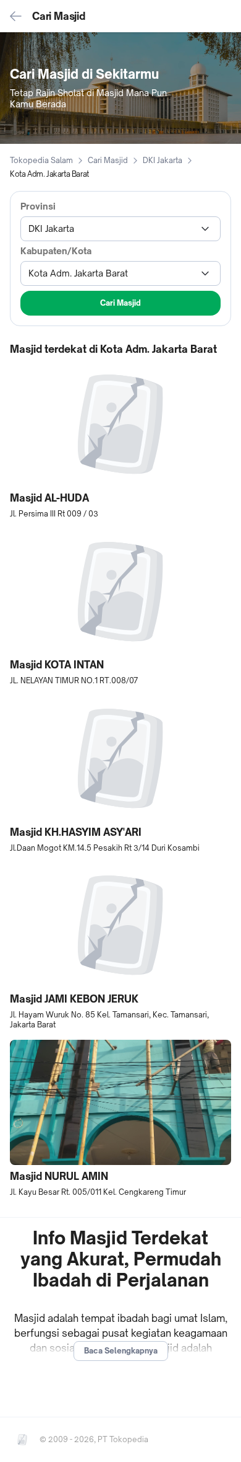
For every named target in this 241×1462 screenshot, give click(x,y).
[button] (120, 440)
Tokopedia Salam (41, 160)
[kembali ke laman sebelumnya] (16, 16)
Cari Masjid (108, 160)
